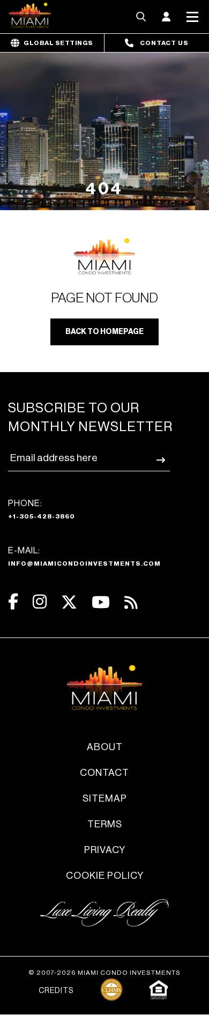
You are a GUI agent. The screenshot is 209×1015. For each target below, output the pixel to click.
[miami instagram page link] (40, 602)
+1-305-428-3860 (41, 516)
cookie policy (105, 875)
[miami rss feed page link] (131, 601)
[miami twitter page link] (69, 602)
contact (104, 772)
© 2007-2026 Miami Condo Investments (104, 972)
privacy (104, 850)
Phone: (41, 509)
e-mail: (84, 556)
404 (104, 189)
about (105, 747)
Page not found (104, 298)
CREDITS (56, 991)
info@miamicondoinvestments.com (84, 563)
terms (104, 824)
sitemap (105, 798)
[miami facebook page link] (13, 602)
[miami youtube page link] (101, 602)
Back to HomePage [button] (104, 332)
